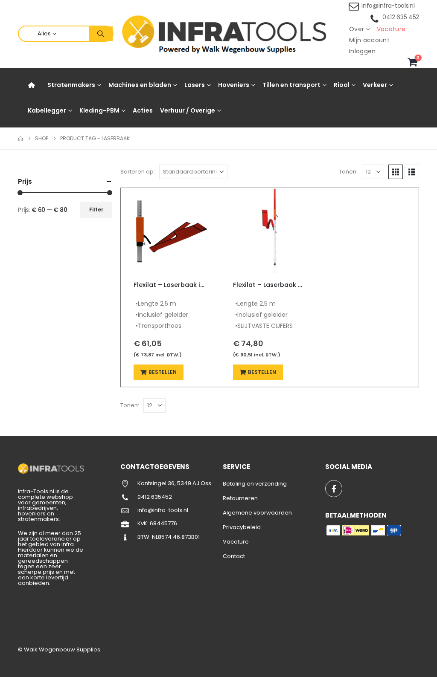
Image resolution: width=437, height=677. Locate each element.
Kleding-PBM (99, 110)
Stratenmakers (71, 85)
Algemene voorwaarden (257, 513)
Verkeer (375, 85)
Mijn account (369, 40)
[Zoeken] (101, 33)
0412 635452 (154, 497)
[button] (395, 172)
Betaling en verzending (255, 484)
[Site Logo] (226, 34)
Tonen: (348, 172)
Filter (96, 209)
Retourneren (240, 498)
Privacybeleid (242, 527)
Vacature (391, 29)
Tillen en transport (291, 85)
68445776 (163, 523)
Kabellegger (47, 110)
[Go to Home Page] (20, 138)
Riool (342, 85)
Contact (234, 556)
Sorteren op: (137, 172)
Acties (143, 110)
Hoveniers (233, 85)
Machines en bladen (139, 85)
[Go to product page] (170, 231)
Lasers (194, 85)
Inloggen (362, 51)
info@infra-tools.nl (387, 5)
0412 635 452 (400, 17)
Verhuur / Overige (187, 110)
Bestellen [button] (163, 372)
